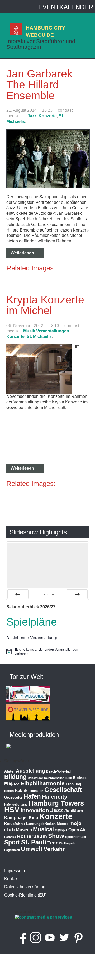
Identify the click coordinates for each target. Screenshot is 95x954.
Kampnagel (16, 817)
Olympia (61, 830)
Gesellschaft (63, 789)
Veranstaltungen (52, 331)
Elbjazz (12, 783)
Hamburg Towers (56, 803)
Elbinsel (80, 777)
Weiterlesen (22, 253)
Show (56, 835)
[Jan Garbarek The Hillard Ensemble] (48, 187)
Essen (9, 791)
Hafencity (54, 797)
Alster (9, 771)
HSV (12, 810)
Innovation (35, 810)
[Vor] (77, 594)
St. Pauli (33, 842)
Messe (62, 823)
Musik (29, 331)
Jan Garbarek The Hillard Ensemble (39, 85)
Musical (43, 829)
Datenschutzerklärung (24, 887)
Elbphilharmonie (43, 783)
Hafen (32, 796)
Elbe (68, 778)
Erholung (73, 784)
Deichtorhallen (54, 777)
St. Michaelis (39, 336)
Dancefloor (35, 777)
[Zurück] (17, 594)
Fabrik (21, 790)
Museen (24, 829)
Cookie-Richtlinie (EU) (25, 895)
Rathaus (10, 837)
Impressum (14, 871)
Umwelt (31, 848)
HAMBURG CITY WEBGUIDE (45, 31)
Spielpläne (31, 622)
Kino (33, 817)
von (47, 594)
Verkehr (54, 849)
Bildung (15, 776)
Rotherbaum (32, 836)
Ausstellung (30, 771)
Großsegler (13, 797)
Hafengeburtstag (16, 804)
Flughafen (35, 790)
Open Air (77, 830)
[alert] (47, 651)
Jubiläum (73, 810)
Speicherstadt (75, 837)
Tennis (55, 842)
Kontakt (11, 879)
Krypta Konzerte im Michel (45, 305)
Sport (12, 842)
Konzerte (48, 116)
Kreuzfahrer (14, 823)
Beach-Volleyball (58, 771)
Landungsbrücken (41, 824)
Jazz (31, 116)
